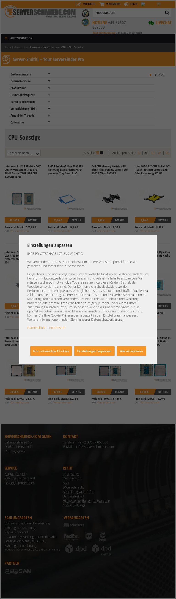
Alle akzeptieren (131, 351)
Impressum (57, 327)
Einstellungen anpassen (94, 351)
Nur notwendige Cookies (51, 351)
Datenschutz (36, 327)
